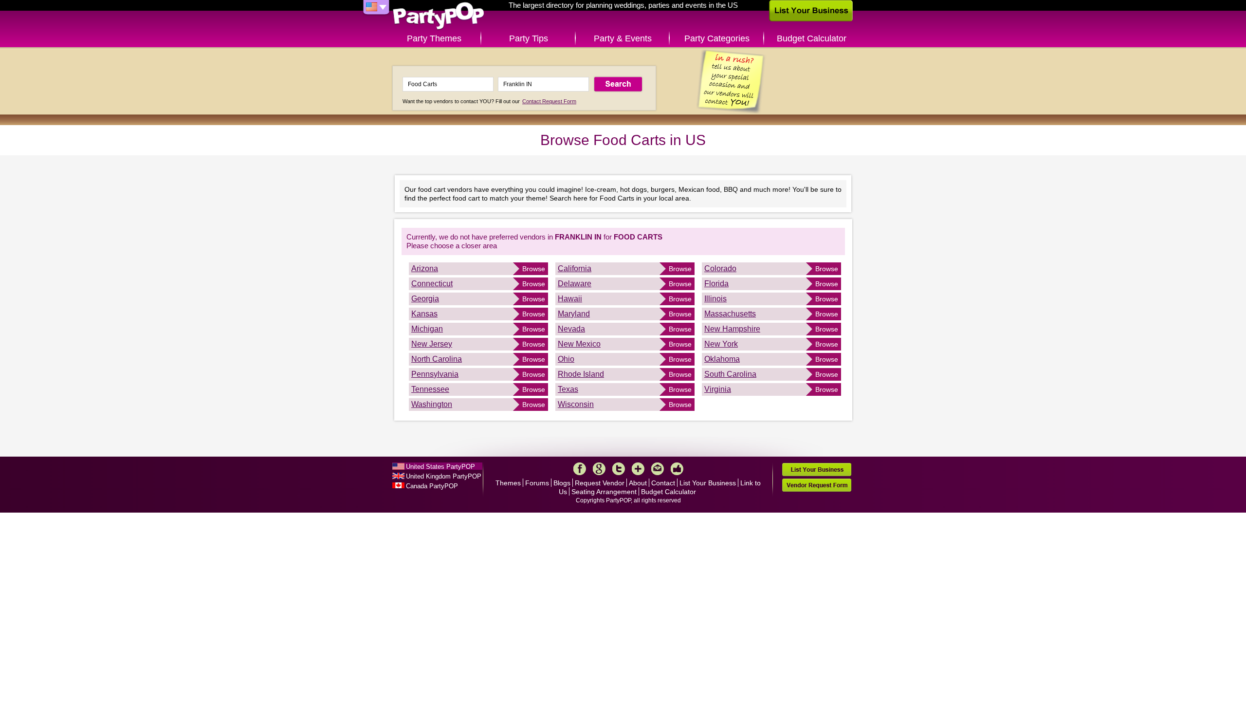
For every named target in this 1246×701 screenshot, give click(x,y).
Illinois (715, 299)
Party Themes (434, 38)
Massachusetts (730, 314)
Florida (716, 283)
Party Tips (528, 38)
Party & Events (623, 38)
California (574, 268)
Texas (568, 389)
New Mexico (579, 344)
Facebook (579, 468)
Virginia (717, 389)
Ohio (566, 359)
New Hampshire (732, 329)
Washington (431, 404)
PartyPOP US (438, 16)
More (638, 468)
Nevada (571, 329)
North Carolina (436, 359)
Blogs (561, 483)
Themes (508, 483)
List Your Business (707, 483)
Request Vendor (599, 483)
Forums (537, 483)
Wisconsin (576, 404)
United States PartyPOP (440, 466)
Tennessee (430, 389)
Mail (657, 468)
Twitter (618, 468)
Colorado (720, 268)
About (638, 483)
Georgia (425, 299)
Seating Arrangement (604, 492)
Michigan (427, 329)
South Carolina (730, 374)
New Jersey (431, 344)
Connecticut (432, 283)
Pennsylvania (434, 374)
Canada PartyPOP (432, 486)
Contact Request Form (549, 101)
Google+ (599, 468)
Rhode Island (581, 374)
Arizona (424, 268)
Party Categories (717, 38)
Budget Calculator (811, 38)
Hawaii (570, 299)
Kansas (424, 314)
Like (677, 468)
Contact (663, 483)
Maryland (574, 314)
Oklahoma (722, 359)
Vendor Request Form (817, 485)
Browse (533, 269)
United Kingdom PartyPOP (443, 476)
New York (721, 344)
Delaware (574, 283)
